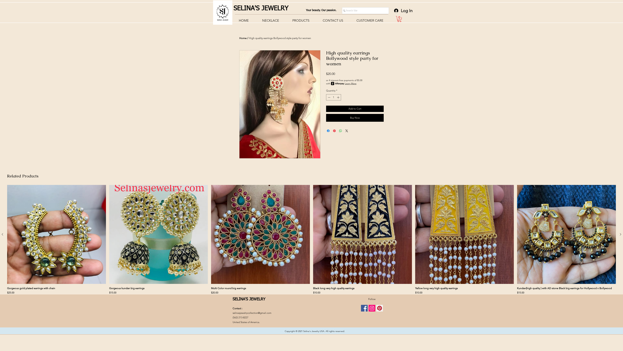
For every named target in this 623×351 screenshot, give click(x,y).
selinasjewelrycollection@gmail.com (252, 312)
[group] (311, 240)
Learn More (350, 83)
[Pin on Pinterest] (334, 131)
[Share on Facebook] (328, 131)
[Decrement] (329, 97)
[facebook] (364, 308)
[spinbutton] (333, 97)
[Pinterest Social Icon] (379, 308)
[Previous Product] (2, 234)
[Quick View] (56, 234)
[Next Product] (621, 234)
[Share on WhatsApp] (340, 131)
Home (243, 38)
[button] (370, 20)
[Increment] (338, 97)
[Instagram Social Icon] (372, 308)
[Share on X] (347, 131)
